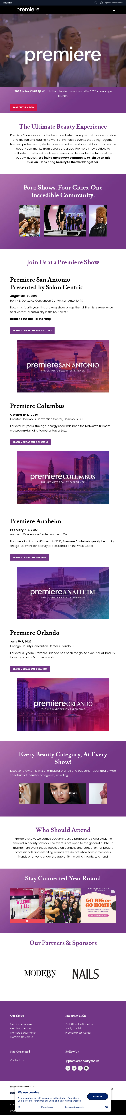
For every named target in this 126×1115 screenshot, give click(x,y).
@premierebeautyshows (82, 1061)
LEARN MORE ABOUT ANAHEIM (29, 557)
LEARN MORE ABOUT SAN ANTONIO (32, 330)
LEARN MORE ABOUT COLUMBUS (30, 442)
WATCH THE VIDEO (23, 107)
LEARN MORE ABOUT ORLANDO (30, 668)
